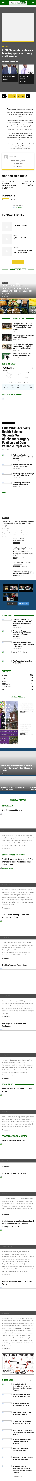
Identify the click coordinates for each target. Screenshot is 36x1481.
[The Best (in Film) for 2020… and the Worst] (18, 1103)
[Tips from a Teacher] (7, 227)
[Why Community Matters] (18, 822)
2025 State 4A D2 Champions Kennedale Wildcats (23, 336)
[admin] (6, 157)
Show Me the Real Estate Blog (14, 1173)
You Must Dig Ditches (24, 77)
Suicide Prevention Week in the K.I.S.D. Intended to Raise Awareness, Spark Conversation (17, 862)
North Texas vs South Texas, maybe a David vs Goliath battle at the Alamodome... (23, 346)
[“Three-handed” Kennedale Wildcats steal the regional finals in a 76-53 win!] (7, 573)
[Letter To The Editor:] (7, 654)
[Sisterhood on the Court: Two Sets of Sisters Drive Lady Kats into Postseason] (7, 1459)
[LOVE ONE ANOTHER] (10, 69)
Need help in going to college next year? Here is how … (23, 474)
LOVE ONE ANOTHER (9, 76)
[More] (28, 96)
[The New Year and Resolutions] (18, 983)
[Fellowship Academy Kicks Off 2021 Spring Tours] (7, 467)
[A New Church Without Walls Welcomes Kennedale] (7, 1450)
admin (13, 157)
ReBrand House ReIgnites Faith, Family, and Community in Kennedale (23, 644)
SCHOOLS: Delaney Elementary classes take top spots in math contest (9, 186)
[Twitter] (14, 96)
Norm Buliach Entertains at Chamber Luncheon (23, 251)
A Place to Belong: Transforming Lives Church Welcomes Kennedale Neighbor (22, 634)
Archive (5, 46)
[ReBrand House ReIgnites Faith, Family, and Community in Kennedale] (7, 644)
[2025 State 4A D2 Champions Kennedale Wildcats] (7, 337)
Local (4, 726)
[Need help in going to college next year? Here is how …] (7, 476)
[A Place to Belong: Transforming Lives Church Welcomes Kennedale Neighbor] (7, 633)
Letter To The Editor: (20, 652)
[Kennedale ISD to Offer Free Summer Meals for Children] (7, 1406)
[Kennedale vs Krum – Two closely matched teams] (7, 356)
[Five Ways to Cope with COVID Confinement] (18, 1043)
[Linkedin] (23, 96)
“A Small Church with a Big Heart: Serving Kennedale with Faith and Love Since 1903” (22, 622)
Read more (7, 79)
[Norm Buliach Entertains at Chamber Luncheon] (7, 251)
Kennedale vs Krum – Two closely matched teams (22, 355)
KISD (15, 558)
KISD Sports (5, 517)
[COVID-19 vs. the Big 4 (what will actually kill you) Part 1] (18, 929)
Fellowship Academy (8, 423)
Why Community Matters (12, 810)
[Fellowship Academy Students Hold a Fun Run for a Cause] (7, 457)
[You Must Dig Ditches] (26, 69)
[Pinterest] (19, 96)
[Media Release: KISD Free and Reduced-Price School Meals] (14, 306)
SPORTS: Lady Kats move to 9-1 (28, 184)
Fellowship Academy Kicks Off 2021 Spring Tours (22, 465)
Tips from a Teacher (20, 225)
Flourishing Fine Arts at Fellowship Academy (21, 484)
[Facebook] (10, 96)
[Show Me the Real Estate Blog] (18, 1185)
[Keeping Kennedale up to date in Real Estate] (18, 1301)
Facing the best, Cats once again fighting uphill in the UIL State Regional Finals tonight (22, 326)
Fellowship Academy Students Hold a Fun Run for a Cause (23, 457)
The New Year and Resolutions (14, 965)
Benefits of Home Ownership (13, 1140)
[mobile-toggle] (3, 2)
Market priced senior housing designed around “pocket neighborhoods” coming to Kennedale (18, 1224)
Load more (17, 262)
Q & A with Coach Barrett (22, 238)
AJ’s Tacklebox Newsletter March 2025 (22, 662)
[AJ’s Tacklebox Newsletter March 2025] (7, 663)
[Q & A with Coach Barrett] (7, 239)
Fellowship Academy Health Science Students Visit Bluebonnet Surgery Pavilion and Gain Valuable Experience (16, 437)
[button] (33, 2)
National (4, 282)
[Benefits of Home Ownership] (18, 1152)
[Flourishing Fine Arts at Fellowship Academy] (7, 485)
